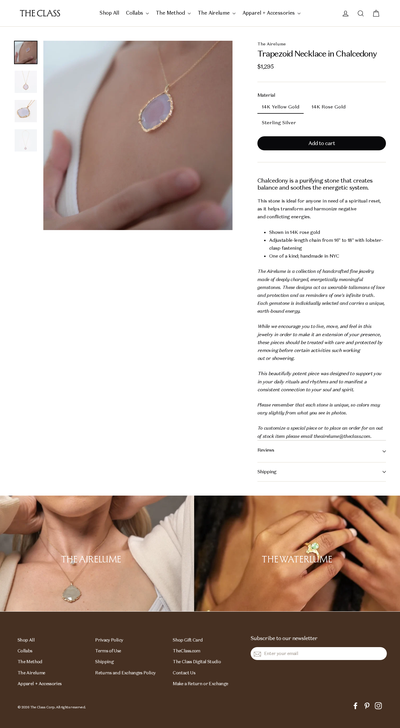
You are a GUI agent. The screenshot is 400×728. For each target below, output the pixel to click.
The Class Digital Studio (197, 661)
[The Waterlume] (297, 553)
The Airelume (214, 13)
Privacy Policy (109, 640)
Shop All (109, 13)
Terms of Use (108, 651)
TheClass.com (186, 651)
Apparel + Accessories (269, 13)
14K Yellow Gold (280, 107)
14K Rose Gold (329, 107)
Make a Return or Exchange (200, 683)
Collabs (135, 13)
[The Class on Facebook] (355, 705)
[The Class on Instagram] (378, 705)
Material (266, 95)
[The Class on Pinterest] (366, 705)
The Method (171, 13)
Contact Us (184, 673)
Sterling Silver (279, 123)
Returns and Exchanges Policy (125, 673)
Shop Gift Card (188, 640)
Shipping (266, 472)
